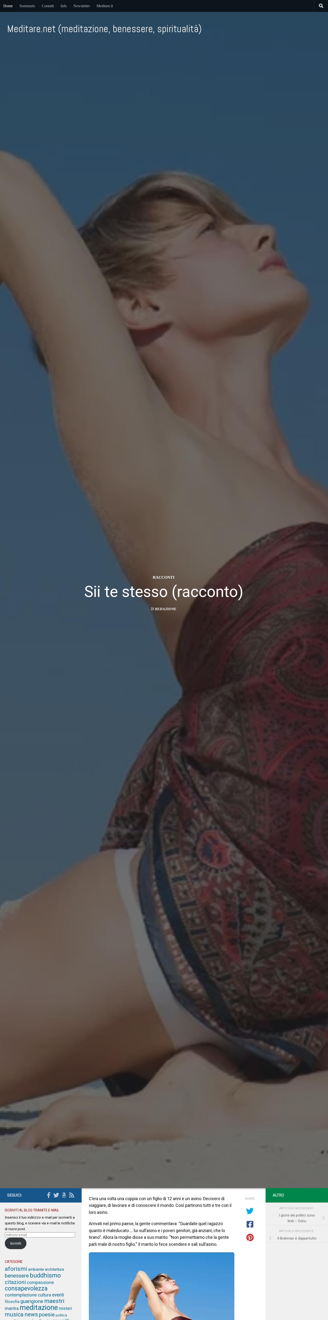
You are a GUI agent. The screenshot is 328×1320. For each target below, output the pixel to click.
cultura (44, 1295)
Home (8, 6)
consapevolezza (26, 1288)
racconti (164, 577)
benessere (17, 1276)
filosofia (12, 1301)
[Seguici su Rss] (71, 1195)
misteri (65, 1308)
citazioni (15, 1282)
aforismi (16, 1268)
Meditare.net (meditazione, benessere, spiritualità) (104, 28)
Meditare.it (105, 6)
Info (64, 6)
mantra (12, 1308)
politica (61, 1315)
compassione (40, 1282)
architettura (54, 1269)
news (31, 1314)
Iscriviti (15, 1243)
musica (14, 1314)
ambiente (36, 1269)
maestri (54, 1300)
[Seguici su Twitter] (56, 1195)
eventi (58, 1295)
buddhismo (45, 1275)
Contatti (48, 6)
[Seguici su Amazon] (64, 1195)
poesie (47, 1315)
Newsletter (81, 6)
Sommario (27, 6)
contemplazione (21, 1295)
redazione (165, 609)
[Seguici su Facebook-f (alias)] (48, 1195)
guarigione (31, 1301)
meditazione (39, 1307)
